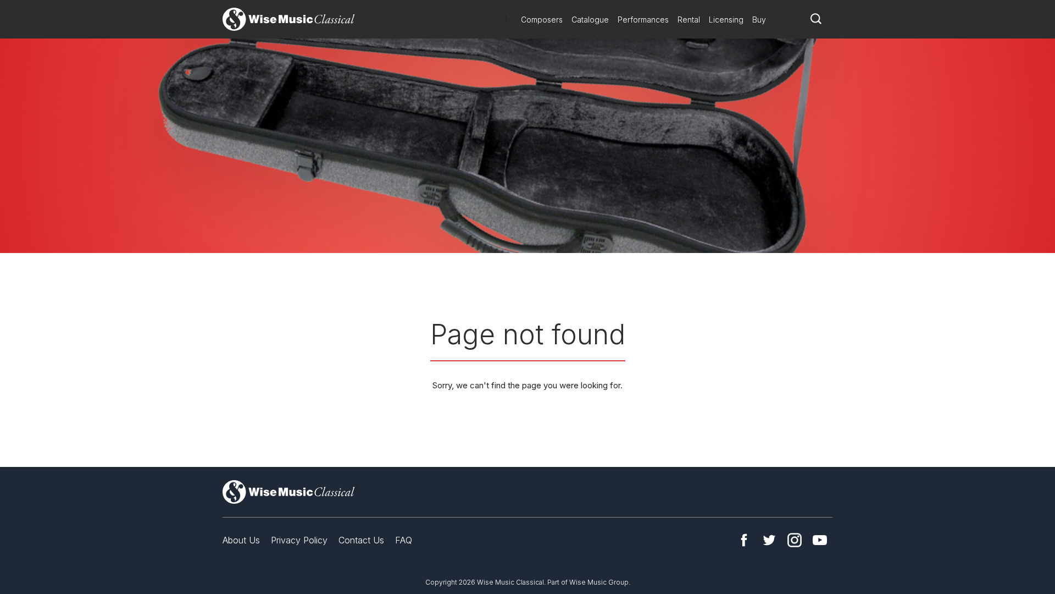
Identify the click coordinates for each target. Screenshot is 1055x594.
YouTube (820, 540)
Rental (689, 19)
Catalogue (590, 19)
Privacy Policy (299, 540)
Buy (759, 19)
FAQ (403, 540)
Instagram (794, 540)
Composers (542, 19)
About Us (241, 540)
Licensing (726, 19)
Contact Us (361, 540)
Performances (643, 19)
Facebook (744, 540)
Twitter (769, 540)
